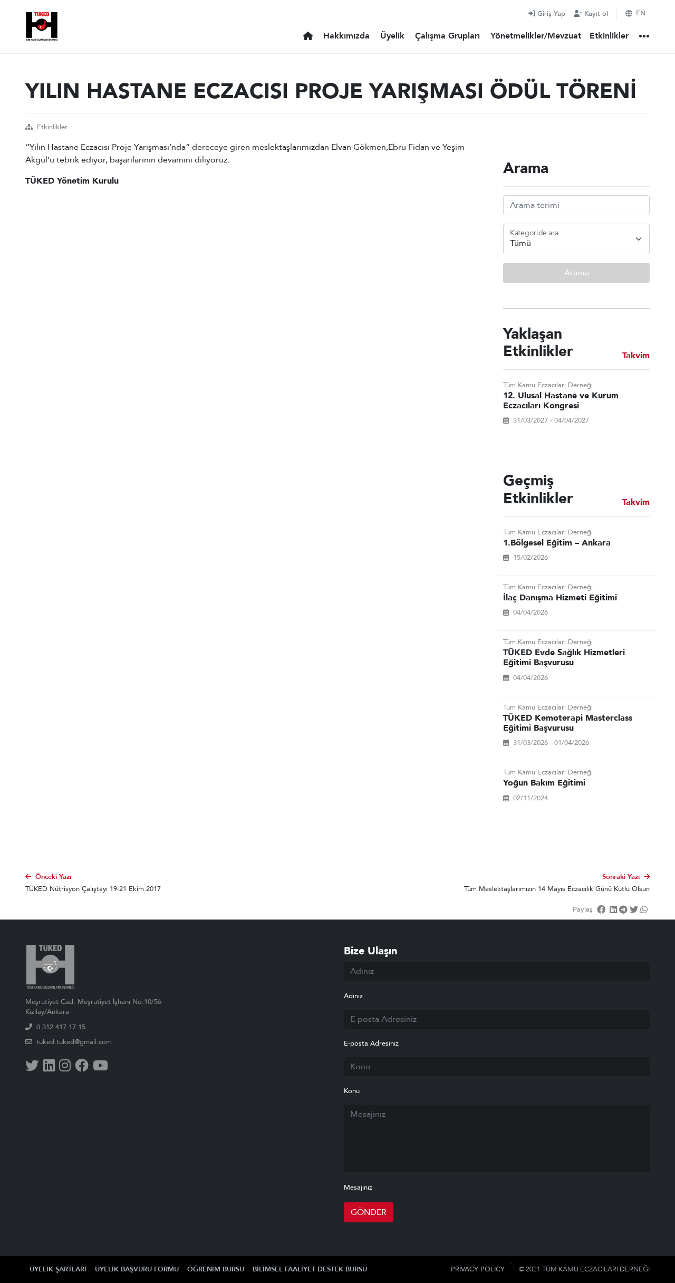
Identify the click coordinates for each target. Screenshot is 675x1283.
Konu (352, 1091)
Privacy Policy (478, 1269)
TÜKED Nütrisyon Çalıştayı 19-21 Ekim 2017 (93, 889)
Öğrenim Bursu (215, 1269)
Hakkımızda (346, 36)
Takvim (636, 356)
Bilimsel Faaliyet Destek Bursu (310, 1269)
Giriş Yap (551, 13)
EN (640, 13)
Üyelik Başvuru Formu (137, 1269)
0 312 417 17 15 (60, 1027)
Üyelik (392, 36)
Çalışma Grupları (447, 36)
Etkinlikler (609, 36)
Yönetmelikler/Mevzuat (535, 36)
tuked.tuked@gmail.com (74, 1042)
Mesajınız (358, 1187)
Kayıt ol (596, 13)
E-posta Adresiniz (371, 1043)
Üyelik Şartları (58, 1269)
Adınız (353, 996)
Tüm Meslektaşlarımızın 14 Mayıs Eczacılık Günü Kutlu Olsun (557, 889)
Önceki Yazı (53, 877)
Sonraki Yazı (621, 877)
